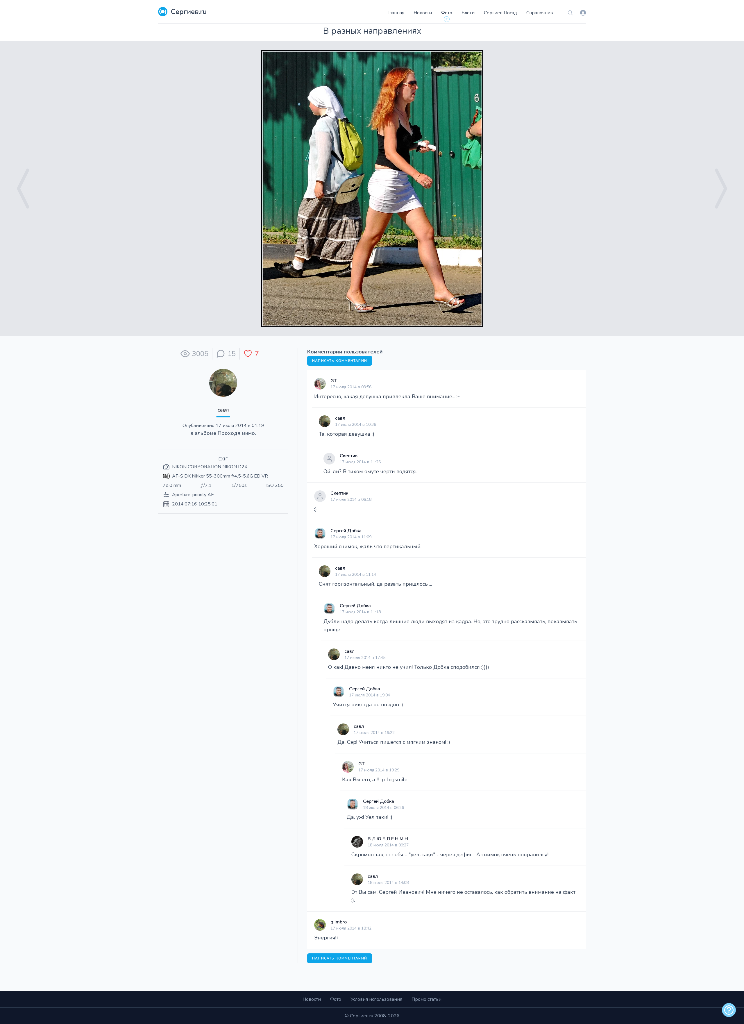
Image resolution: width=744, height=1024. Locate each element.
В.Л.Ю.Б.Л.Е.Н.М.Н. (388, 839)
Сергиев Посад (500, 13)
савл (223, 409)
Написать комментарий (339, 360)
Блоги (468, 13)
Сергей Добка (346, 531)
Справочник (539, 13)
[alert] (729, 1010)
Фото (446, 13)
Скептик (348, 456)
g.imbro (338, 922)
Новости (423, 13)
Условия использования (376, 999)
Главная (395, 13)
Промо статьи (426, 999)
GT (333, 381)
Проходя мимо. (237, 433)
